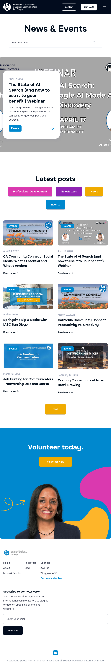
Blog (27, 568)
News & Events (11, 573)
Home (6, 562)
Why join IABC (48, 573)
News (94, 191)
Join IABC (89, 7)
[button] (104, 7)
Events (55, 204)
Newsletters (69, 191)
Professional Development (30, 191)
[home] (20, 7)
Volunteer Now (55, 461)
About (6, 568)
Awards (44, 568)
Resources (30, 562)
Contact (69, 7)
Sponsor (45, 562)
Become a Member (51, 578)
